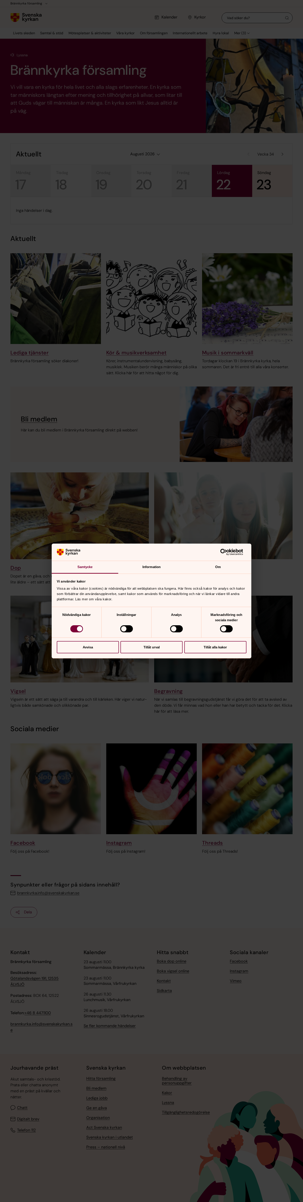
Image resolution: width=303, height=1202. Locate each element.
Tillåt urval (152, 647)
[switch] (126, 628)
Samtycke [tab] (85, 567)
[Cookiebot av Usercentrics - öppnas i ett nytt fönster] (227, 552)
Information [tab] (151, 567)
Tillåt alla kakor (215, 647)
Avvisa (88, 647)
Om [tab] (218, 567)
